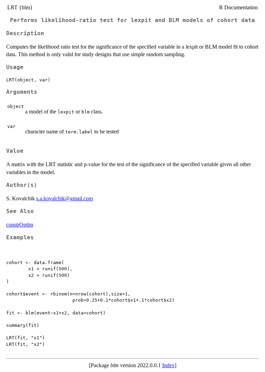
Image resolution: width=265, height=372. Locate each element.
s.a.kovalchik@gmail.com (64, 198)
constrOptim (19, 225)
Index (168, 365)
